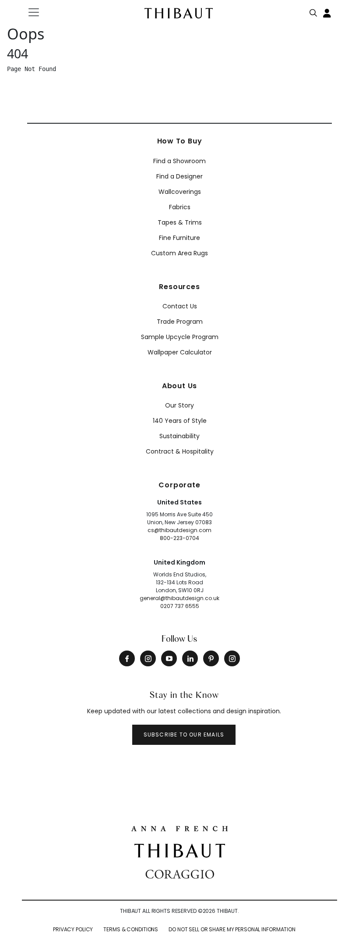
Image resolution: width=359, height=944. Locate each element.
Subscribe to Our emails (184, 734)
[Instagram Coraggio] (232, 658)
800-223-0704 (179, 538)
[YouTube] (169, 658)
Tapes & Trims (180, 222)
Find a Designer (179, 176)
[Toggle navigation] (39, 12)
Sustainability (179, 436)
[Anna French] (179, 828)
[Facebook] (127, 658)
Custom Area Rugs (179, 253)
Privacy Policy (73, 929)
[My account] (327, 12)
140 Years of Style (180, 420)
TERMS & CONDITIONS (130, 929)
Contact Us (179, 306)
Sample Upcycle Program (179, 337)
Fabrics (179, 207)
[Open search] (313, 11)
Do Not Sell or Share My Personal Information (232, 929)
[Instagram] (148, 658)
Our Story (179, 405)
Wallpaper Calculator (180, 352)
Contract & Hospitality (180, 451)
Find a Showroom (179, 161)
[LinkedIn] (190, 658)
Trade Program (180, 321)
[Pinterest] (211, 658)
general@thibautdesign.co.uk (179, 598)
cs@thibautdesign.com (179, 530)
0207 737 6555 (179, 606)
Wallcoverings (179, 191)
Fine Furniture (179, 237)
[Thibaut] (179, 850)
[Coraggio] (179, 873)
